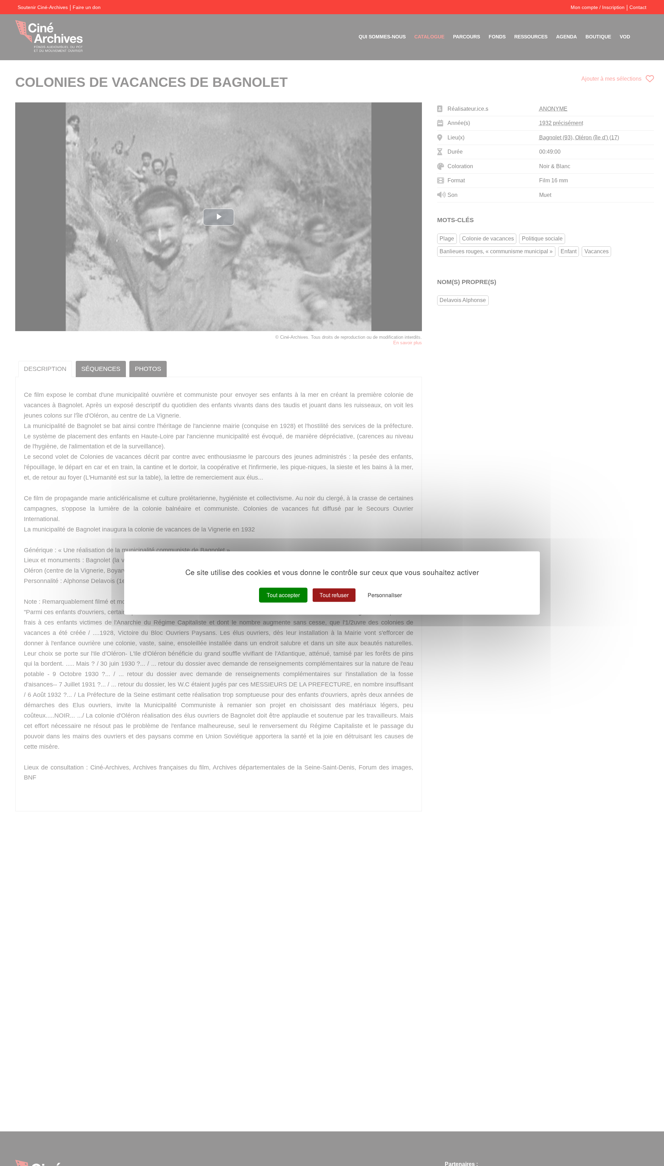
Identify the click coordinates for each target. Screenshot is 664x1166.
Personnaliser (385, 595)
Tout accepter (283, 595)
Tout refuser (334, 595)
